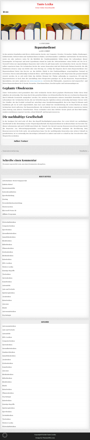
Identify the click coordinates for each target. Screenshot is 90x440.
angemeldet (14, 164)
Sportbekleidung (8, 195)
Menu (6, 12)
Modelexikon (7, 241)
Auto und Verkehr (8, 289)
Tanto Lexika (45, 4)
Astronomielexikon (9, 311)
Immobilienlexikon (8, 237)
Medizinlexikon (7, 255)
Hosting (5, 199)
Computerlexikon (8, 226)
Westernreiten (7, 207)
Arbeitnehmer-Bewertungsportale (14, 181)
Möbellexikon (7, 244)
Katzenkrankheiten (9, 192)
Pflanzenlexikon (8, 248)
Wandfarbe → (84, 151)
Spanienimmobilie (8, 188)
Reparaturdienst (45, 47)
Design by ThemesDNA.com (45, 438)
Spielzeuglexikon (8, 293)
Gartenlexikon (7, 278)
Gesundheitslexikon (9, 233)
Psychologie (6, 315)
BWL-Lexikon (7, 263)
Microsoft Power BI (9, 210)
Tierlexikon (6, 274)
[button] (5, 435)
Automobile (6, 285)
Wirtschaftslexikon (9, 222)
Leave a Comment (45, 51)
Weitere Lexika (7, 267)
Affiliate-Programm (9, 214)
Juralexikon (6, 296)
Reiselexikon (6, 259)
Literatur (5, 304)
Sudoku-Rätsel (7, 184)
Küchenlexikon (7, 252)
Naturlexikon (7, 300)
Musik (4, 308)
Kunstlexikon (7, 282)
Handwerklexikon (8, 352)
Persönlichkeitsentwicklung (12, 203)
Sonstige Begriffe (8, 270)
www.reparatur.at (36, 81)
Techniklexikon (7, 415)
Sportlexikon (45, 43)
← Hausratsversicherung (10, 151)
